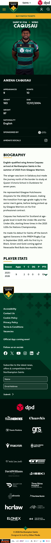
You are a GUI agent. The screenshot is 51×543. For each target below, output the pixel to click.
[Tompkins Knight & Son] (37, 507)
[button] (25, 2)
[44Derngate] (37, 519)
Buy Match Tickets (25, 16)
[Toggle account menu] (41, 9)
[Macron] (14, 446)
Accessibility (9, 309)
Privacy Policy (10, 322)
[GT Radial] (37, 461)
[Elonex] (14, 519)
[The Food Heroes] (14, 418)
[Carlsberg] (37, 446)
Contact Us (9, 313)
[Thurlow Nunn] (37, 496)
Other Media (34, 535)
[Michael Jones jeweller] (14, 461)
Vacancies (8, 331)
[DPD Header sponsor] (44, 2)
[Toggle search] (48, 9)
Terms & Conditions (13, 327)
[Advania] (14, 496)
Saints (26, 2)
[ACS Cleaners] (42, 132)
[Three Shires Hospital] (37, 485)
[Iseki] (37, 473)
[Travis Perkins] (14, 430)
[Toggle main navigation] (3, 9)
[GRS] (37, 430)
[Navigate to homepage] (13, 7)
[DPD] (25, 407)
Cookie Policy (10, 318)
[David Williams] (14, 473)
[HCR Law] (14, 507)
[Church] (37, 418)
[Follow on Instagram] (46, 140)
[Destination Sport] (14, 485)
